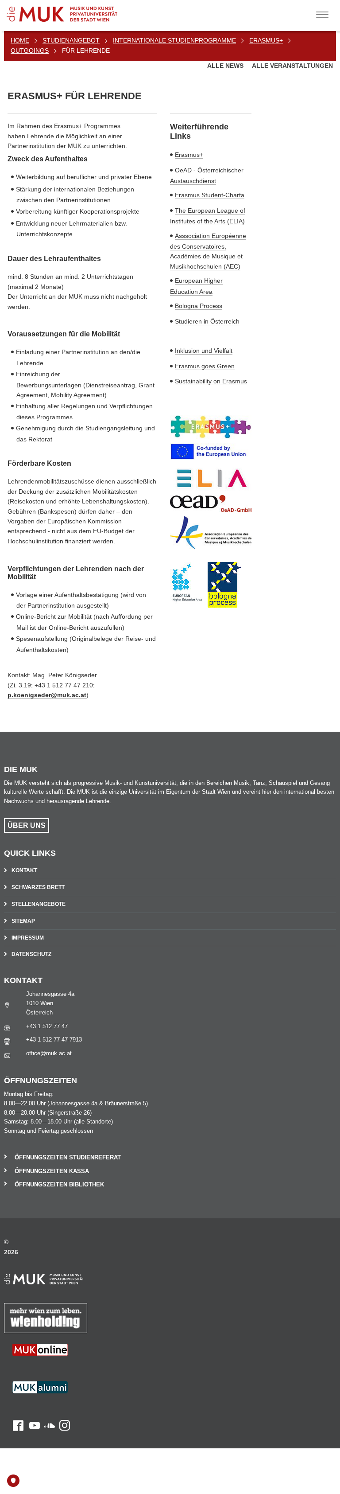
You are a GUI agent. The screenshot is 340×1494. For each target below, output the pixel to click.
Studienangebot (71, 40)
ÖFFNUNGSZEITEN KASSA (52, 1171)
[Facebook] (13, 1393)
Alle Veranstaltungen (292, 65)
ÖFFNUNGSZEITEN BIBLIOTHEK (59, 1184)
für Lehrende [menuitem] (86, 50)
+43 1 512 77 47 (47, 1026)
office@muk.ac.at (49, 1053)
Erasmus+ (266, 40)
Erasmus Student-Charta (209, 195)
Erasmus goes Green (205, 366)
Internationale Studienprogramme (174, 40)
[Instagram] (62, 1393)
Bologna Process (198, 305)
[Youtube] (31, 1393)
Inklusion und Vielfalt (203, 350)
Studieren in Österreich (207, 321)
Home (20, 40)
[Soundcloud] (47, 1393)
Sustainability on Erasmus (211, 381)
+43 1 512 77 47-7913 (54, 1039)
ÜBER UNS (27, 825)
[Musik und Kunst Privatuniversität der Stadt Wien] (76, 11)
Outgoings (30, 50)
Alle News (226, 65)
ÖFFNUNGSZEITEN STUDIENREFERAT (68, 1157)
